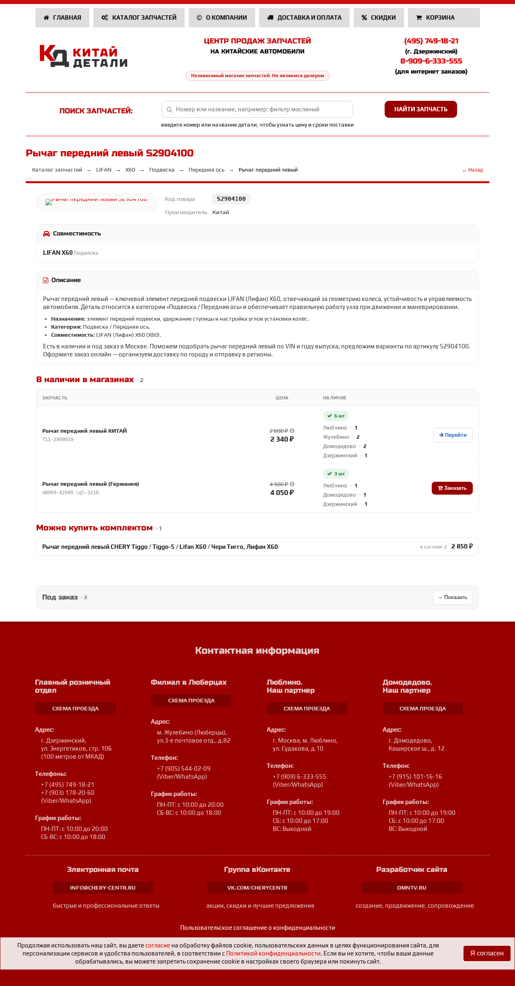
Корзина (440, 17)
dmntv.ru (411, 887)
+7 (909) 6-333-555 (299, 776)
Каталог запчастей (144, 17)
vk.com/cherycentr (257, 887)
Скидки (383, 17)
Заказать (455, 488)
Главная (66, 17)
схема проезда (75, 708)
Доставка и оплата (309, 17)
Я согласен (487, 953)
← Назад (472, 170)
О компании (226, 17)
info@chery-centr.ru (103, 887)
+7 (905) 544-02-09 (183, 768)
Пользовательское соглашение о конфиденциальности (257, 927)
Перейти (455, 435)
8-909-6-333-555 (431, 61)
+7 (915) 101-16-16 (415, 776)
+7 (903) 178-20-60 (68, 792)
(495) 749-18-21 (431, 41)
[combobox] (258, 109)
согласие (157, 945)
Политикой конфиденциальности (273, 953)
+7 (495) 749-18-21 (68, 784)
